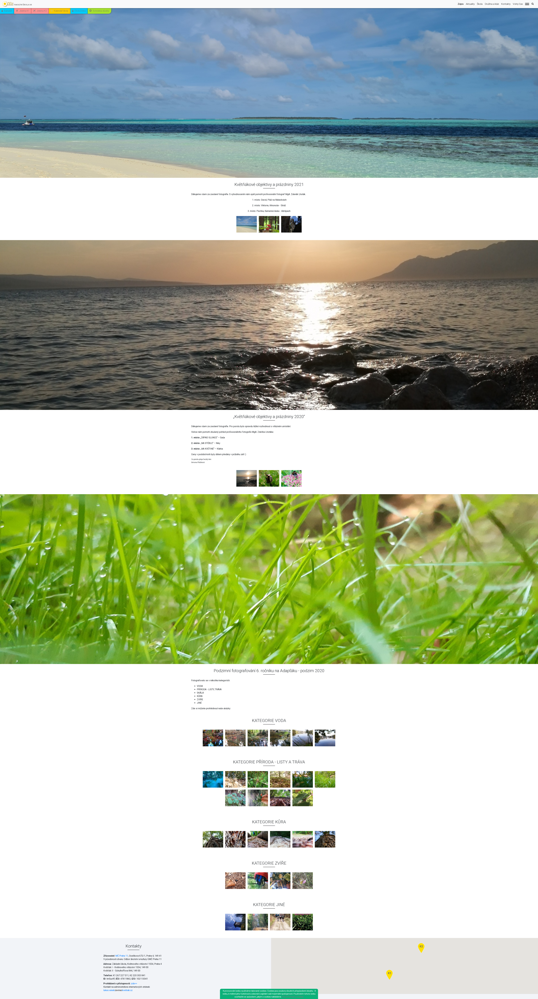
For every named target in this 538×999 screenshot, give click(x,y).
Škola (480, 4)
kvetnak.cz (127, 990)
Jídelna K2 (42, 11)
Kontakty (506, 4)
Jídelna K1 (24, 11)
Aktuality (470, 4)
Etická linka (80, 11)
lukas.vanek (109, 990)
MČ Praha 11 (121, 955)
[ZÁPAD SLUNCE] (246, 478)
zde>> (134, 983)
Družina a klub (492, 4)
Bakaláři (8, 11)
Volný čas (518, 4)
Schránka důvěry (101, 11)
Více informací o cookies (292, 997)
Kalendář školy (61, 11)
